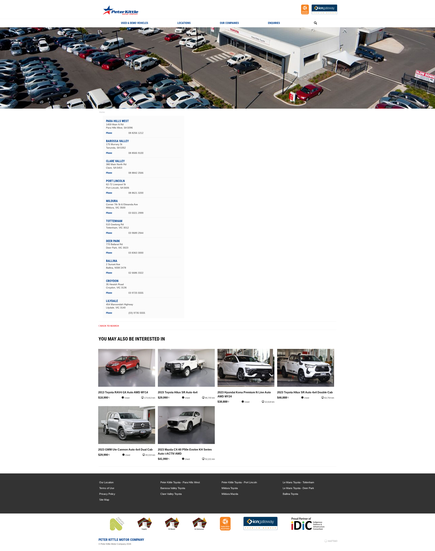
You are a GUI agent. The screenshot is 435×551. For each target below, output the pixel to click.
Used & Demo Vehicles (134, 23)
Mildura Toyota (230, 488)
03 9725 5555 (135, 292)
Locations (184, 23)
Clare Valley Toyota (171, 493)
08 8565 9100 (135, 153)
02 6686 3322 (135, 272)
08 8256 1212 (135, 133)
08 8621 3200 (135, 192)
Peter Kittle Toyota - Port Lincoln (239, 482)
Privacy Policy (107, 493)
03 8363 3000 (135, 252)
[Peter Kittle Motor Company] (126, 10)
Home (102, 112)
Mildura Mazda (230, 493)
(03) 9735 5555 (136, 312)
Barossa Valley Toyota (172, 488)
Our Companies (229, 23)
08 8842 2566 (135, 172)
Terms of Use (106, 488)
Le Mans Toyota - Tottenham (298, 482)
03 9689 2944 (135, 233)
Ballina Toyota (290, 493)
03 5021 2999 (135, 213)
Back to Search (109, 326)
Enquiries (274, 23)
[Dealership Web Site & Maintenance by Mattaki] (330, 541)
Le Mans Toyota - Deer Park (298, 488)
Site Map (104, 499)
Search (311, 23)
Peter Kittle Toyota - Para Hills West (180, 482)
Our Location (106, 482)
